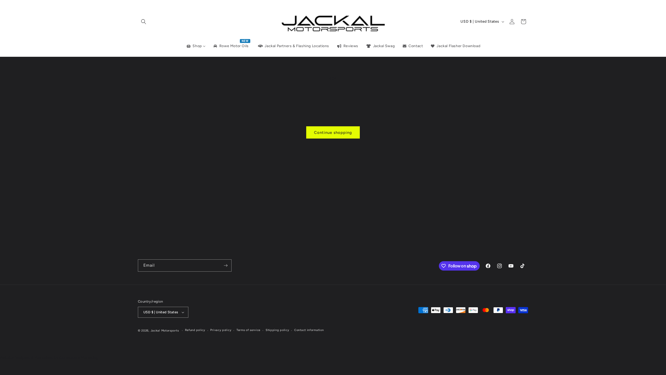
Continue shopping (333, 132)
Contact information (309, 330)
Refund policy (195, 330)
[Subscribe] (225, 265)
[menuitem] (195, 46)
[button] (143, 21)
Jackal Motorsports (165, 330)
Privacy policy (220, 330)
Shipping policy (277, 330)
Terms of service (248, 330)
